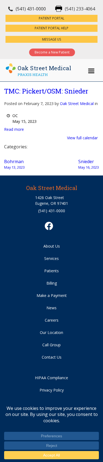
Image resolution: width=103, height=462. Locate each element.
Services (51, 258)
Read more (14, 129)
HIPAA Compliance (51, 377)
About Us (51, 246)
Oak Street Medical (77, 103)
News (51, 307)
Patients (51, 270)
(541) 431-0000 (31, 9)
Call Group (51, 344)
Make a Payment (52, 295)
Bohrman (14, 164)
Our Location (51, 332)
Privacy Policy (52, 390)
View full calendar (82, 137)
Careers (52, 320)
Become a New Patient (52, 52)
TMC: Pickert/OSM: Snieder (46, 91)
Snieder (88, 164)
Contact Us (52, 357)
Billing (51, 283)
